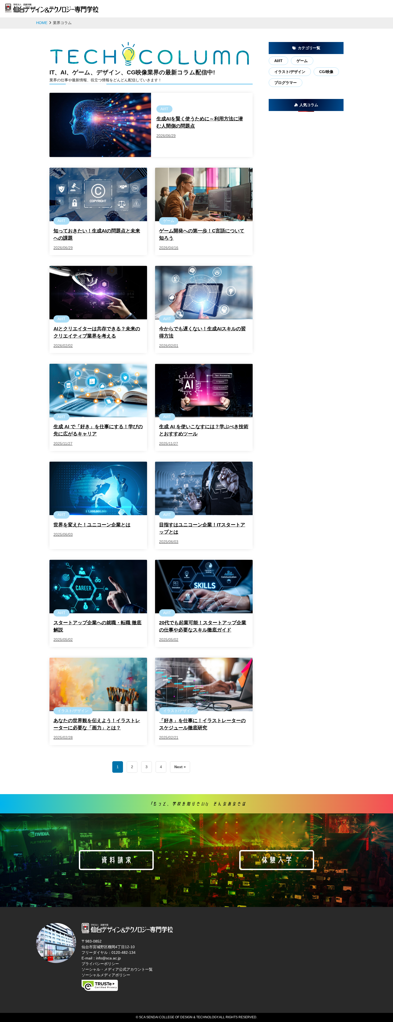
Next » (180, 767)
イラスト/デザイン (289, 72)
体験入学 (277, 860)
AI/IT (278, 61)
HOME (41, 23)
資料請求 (116, 860)
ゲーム (302, 61)
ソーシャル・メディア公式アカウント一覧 (117, 969)
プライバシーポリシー (100, 964)
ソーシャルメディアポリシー (106, 975)
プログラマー (285, 83)
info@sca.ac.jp (108, 958)
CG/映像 (326, 72)
